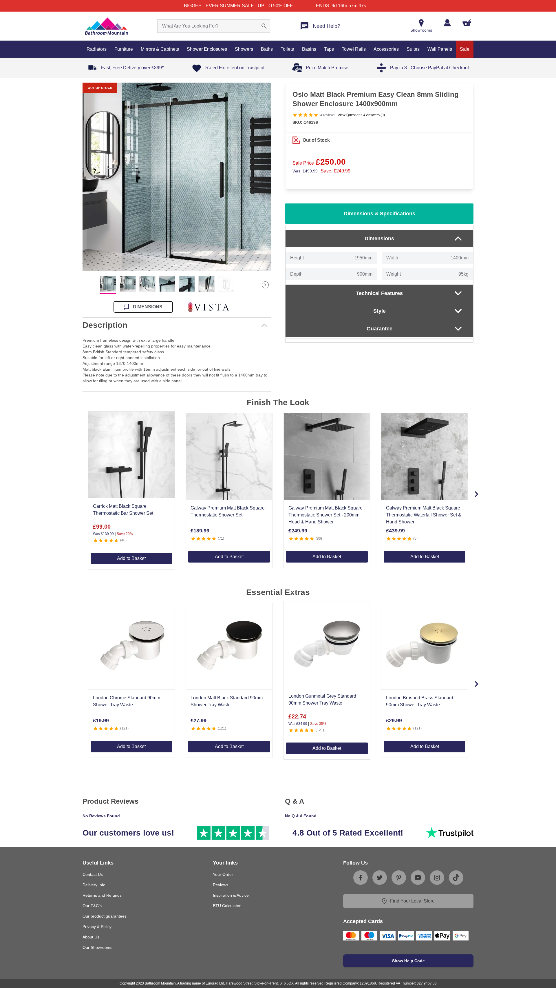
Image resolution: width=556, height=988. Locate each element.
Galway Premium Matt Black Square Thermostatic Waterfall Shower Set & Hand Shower (423, 514)
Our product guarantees (105, 916)
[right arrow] (265, 284)
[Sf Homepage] (106, 26)
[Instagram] (437, 877)
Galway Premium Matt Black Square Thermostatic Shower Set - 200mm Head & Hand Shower (325, 514)
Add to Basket (131, 558)
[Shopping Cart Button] (466, 22)
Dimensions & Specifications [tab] (379, 213)
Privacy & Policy (97, 926)
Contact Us (93, 874)
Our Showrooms (97, 947)
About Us (91, 937)
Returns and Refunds (102, 895)
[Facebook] (360, 877)
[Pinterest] (398, 877)
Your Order (223, 874)
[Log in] (447, 22)
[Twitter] (379, 877)
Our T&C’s (92, 905)
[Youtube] (417, 877)
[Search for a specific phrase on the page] (264, 26)
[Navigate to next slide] (476, 494)
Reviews (220, 885)
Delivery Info (94, 885)
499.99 (305, 171)
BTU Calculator (227, 905)
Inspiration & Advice (231, 895)
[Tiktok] (456, 877)
